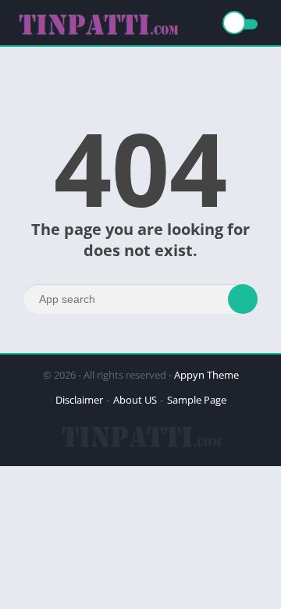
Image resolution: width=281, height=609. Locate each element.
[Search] (243, 299)
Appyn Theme (206, 375)
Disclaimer (79, 400)
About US (135, 400)
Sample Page (196, 400)
